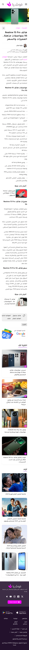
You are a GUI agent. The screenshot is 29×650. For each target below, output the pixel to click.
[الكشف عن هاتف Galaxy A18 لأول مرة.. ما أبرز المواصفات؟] (14, 561)
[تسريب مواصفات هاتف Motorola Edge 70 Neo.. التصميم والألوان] (14, 358)
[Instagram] (14, 597)
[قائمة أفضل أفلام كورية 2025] (14, 482)
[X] (22, 597)
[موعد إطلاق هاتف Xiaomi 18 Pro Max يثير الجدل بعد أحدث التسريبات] (14, 446)
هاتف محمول (17, 315)
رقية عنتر (20, 45)
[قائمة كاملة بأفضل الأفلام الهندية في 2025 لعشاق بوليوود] (14, 507)
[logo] (14, 4)
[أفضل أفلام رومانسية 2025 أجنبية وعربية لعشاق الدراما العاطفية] (14, 534)
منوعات (18, 28)
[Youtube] (11, 597)
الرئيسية (24, 28)
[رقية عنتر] (25, 46)
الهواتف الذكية (6, 315)
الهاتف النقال (16, 318)
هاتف (8, 318)
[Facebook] (18, 597)
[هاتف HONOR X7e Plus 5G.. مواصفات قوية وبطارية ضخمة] (14, 418)
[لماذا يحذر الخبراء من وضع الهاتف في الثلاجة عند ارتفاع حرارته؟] (14, 388)
